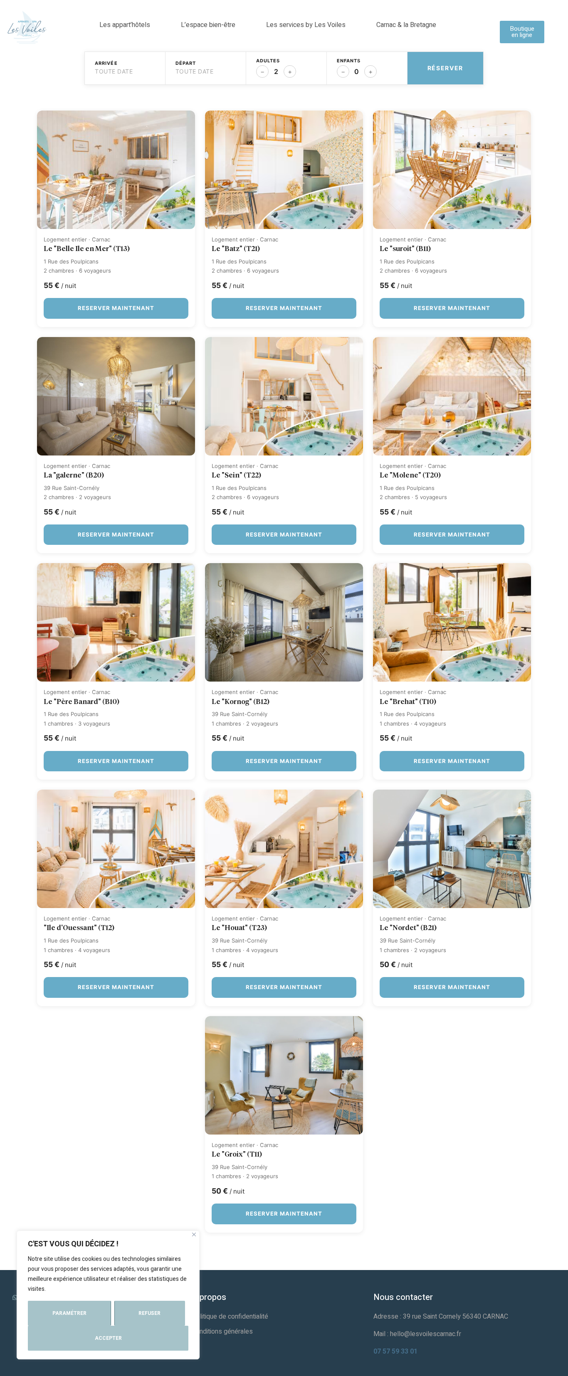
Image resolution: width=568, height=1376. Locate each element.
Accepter (108, 1338)
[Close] (194, 1234)
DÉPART (185, 63)
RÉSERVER (445, 67)
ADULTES (268, 61)
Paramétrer (69, 1313)
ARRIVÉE (106, 63)
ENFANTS (349, 61)
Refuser (149, 1313)
